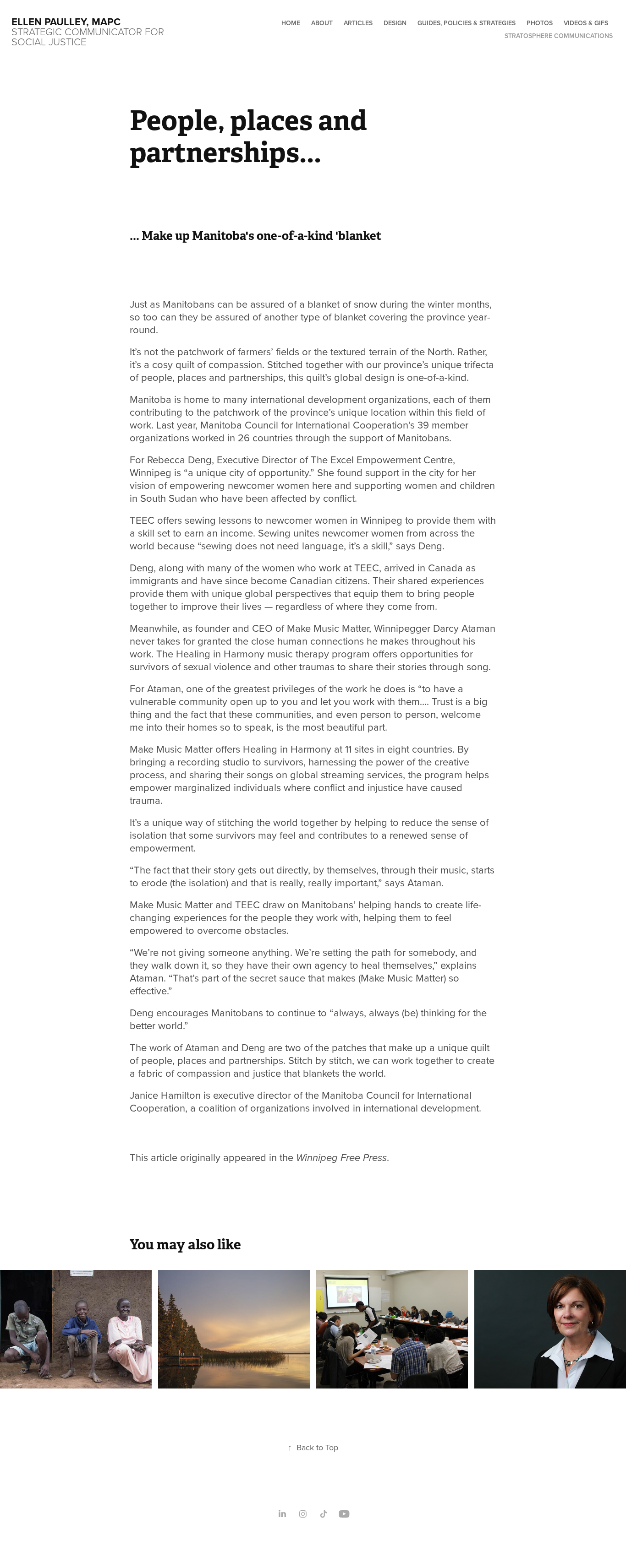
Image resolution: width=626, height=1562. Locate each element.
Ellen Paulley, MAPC (66, 21)
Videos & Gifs (586, 22)
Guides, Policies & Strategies (466, 22)
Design (395, 22)
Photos (540, 22)
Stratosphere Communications (559, 35)
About (322, 22)
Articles (358, 22)
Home (290, 22)
